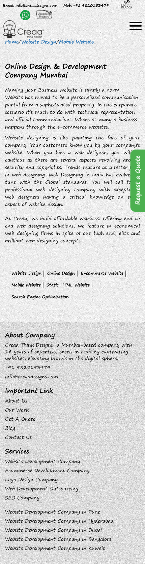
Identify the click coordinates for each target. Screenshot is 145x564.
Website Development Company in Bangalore (58, 539)
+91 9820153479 (27, 367)
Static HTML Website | (70, 284)
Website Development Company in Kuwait (55, 548)
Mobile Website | (27, 284)
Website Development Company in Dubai (53, 530)
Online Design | (62, 273)
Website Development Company (42, 461)
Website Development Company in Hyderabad (59, 521)
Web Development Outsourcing (41, 489)
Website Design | (28, 273)
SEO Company (22, 498)
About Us (16, 401)
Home (12, 42)
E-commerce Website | (103, 273)
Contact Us (18, 437)
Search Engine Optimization (40, 296)
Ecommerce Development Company (47, 470)
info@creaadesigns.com (31, 377)
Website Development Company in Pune (52, 512)
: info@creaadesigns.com (30, 5)
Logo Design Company (31, 479)
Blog (10, 428)
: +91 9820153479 (86, 5)
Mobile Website (76, 42)
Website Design (38, 42)
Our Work (17, 410)
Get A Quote (20, 419)
